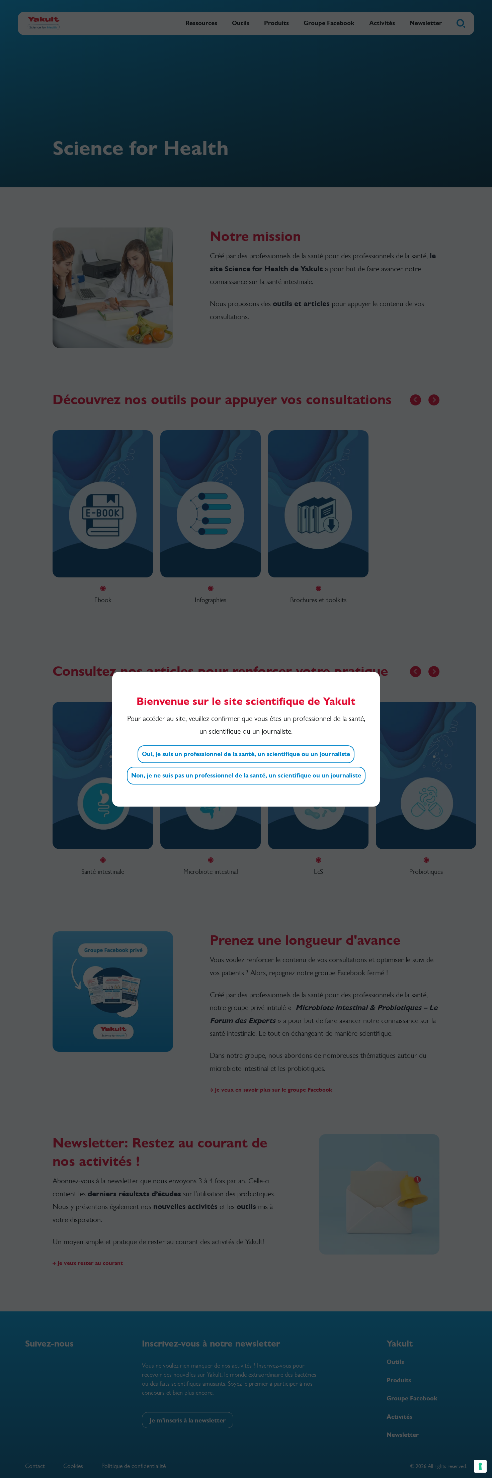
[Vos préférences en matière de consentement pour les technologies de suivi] (480, 1466)
